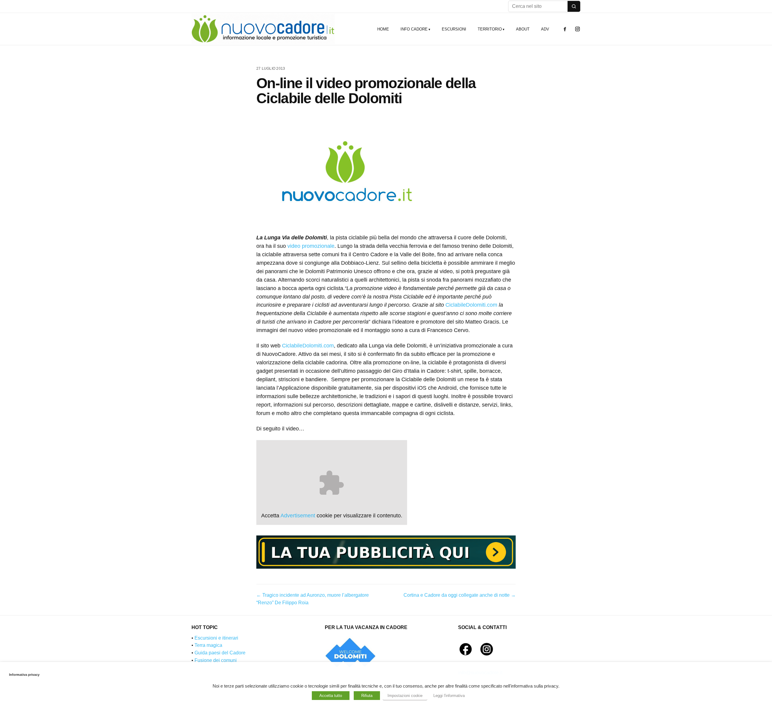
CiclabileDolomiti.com (471, 305)
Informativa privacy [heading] (24, 674)
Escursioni (454, 29)
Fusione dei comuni (216, 660)
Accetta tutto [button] (330, 695)
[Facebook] (565, 29)
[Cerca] (574, 6)
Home (383, 29)
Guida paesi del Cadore (220, 652)
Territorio (490, 29)
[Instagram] (577, 29)
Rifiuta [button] (366, 695)
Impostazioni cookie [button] (405, 695)
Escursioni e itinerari (216, 638)
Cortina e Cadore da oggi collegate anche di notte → (459, 595)
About (523, 29)
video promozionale (310, 246)
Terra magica (208, 645)
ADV (545, 29)
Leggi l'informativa (449, 695)
